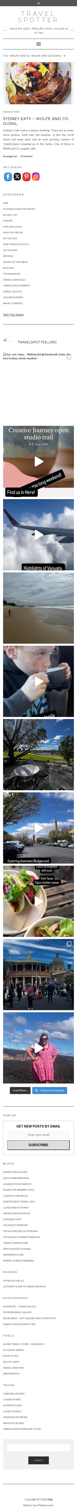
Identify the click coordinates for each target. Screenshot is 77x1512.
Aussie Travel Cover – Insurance (24, 1344)
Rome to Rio (10, 1355)
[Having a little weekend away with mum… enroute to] (38, 901)
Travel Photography (16, 285)
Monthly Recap (13, 232)
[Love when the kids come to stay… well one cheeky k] (38, 681)
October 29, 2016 (11, 111)
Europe (8, 220)
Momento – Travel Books (19, 1306)
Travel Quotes (12, 291)
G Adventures (12, 1399)
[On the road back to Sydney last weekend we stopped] (38, 1048)
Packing (8, 256)
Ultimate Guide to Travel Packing (24, 1286)
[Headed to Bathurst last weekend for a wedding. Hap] (38, 974)
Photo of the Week (15, 261)
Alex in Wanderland (16, 1178)
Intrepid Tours (12, 1405)
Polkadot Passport (15, 1225)
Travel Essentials (14, 279)
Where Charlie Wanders (18, 1260)
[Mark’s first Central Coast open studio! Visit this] (38, 461)
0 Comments (26, 156)
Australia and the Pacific (19, 208)
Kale (50, 1499)
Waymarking (11, 1373)
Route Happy (11, 1361)
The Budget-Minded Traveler (21, 1237)
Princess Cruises (13, 1423)
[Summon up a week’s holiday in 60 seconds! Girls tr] (38, 534)
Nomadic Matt (12, 1219)
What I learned (12, 303)
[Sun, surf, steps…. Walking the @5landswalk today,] (38, 388)
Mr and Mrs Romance (16, 1213)
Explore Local (12, 226)
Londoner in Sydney (16, 1207)
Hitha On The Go (13, 1280)
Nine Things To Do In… (17, 244)
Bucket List (10, 214)
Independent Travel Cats (19, 1201)
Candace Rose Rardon (17, 1184)
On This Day (10, 250)
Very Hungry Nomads (17, 1248)
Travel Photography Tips (19, 1324)
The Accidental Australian (20, 1231)
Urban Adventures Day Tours (22, 1428)
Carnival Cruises (13, 1393)
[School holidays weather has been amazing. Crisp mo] (38, 754)
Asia (5, 202)
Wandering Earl (13, 1254)
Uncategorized (10, 156)
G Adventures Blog (15, 1195)
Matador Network (15, 1417)
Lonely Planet (12, 1411)
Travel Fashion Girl (15, 1242)
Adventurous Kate (15, 1172)
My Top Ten (10, 238)
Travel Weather (13, 1367)
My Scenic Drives (13, 1350)
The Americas (11, 273)
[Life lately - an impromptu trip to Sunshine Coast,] (38, 608)
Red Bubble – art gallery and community (29, 1318)
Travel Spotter (38, 17)
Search (38, 1460)
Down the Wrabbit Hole (18, 1189)
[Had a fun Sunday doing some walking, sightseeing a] (38, 828)
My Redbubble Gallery (17, 1312)
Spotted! (9, 267)
